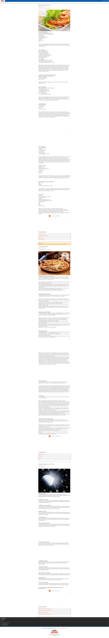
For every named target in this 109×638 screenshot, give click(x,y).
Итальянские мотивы (43, 246)
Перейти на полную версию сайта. (62, 628)
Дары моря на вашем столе (44, 5)
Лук (39, 459)
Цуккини (40, 457)
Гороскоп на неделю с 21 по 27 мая (46, 464)
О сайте (2, 620)
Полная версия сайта (5, 2)
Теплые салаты (41, 237)
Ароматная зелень (41, 239)
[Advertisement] (54, 125)
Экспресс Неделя (41, 249)
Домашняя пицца (41, 454)
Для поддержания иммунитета (43, 235)
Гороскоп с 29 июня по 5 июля (43, 612)
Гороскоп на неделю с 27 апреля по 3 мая (45, 610)
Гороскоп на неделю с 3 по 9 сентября (45, 608)
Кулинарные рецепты (47, 249)
